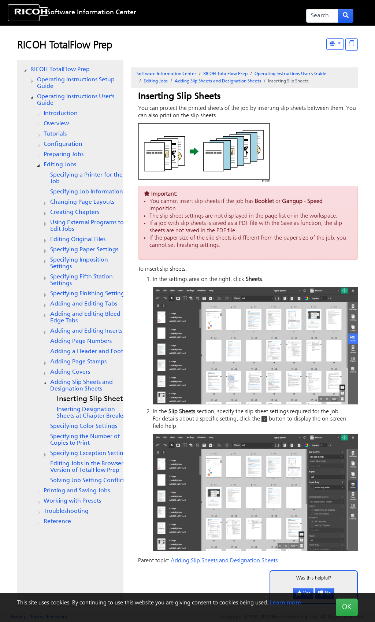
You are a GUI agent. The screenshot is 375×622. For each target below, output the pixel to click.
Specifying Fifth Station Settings (81, 280)
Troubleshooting (66, 511)
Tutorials (55, 134)
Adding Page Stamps (78, 362)
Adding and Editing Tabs (83, 304)
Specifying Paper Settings (84, 250)
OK (347, 607)
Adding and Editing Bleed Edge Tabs (85, 317)
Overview (56, 124)
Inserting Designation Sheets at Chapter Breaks (90, 413)
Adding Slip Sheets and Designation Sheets (81, 386)
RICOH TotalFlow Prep (64, 46)
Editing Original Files (77, 239)
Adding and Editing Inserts (86, 331)
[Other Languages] (335, 44)
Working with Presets (72, 501)
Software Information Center (91, 13)
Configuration (63, 144)
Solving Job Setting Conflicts (88, 481)
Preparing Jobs (63, 155)
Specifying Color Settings (83, 426)
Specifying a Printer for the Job (86, 178)
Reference (57, 522)
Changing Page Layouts (82, 202)
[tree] (70, 295)
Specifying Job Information (86, 192)
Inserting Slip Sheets (91, 399)
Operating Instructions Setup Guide (76, 83)
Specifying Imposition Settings (79, 263)
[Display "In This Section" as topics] (351, 44)
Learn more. (286, 603)
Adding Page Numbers (81, 341)
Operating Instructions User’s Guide (75, 100)
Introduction (61, 113)
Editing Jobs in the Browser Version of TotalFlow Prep (86, 467)
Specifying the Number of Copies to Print (85, 440)
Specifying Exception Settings (89, 453)
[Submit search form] (345, 16)
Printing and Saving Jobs (77, 491)
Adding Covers (70, 372)
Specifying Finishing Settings (88, 294)
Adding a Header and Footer (89, 352)
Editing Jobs (60, 165)
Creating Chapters (74, 212)
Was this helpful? (313, 578)
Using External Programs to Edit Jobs (87, 226)
